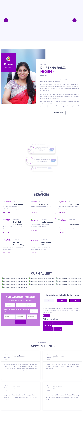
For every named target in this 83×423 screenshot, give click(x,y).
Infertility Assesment (66, 323)
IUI (49, 300)
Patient (13, 358)
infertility (43, 204)
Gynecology (58, 329)
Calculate (21, 322)
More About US (58, 113)
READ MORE (6, 212)
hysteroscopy (47, 222)
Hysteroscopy (48, 325)
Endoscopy (55, 323)
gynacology (74, 204)
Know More (46, 316)
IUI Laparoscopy (48, 329)
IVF (62, 300)
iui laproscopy (74, 223)
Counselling (47, 323)
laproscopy (19, 204)
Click (50, 168)
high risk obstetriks (17, 223)
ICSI (75, 300)
